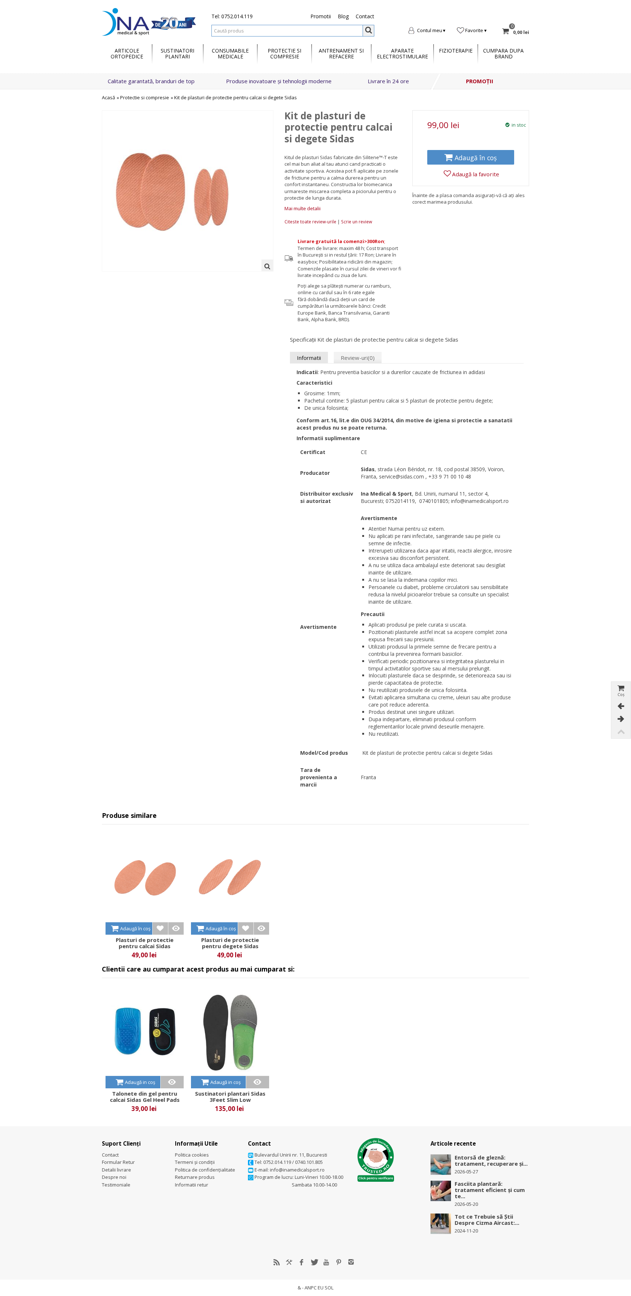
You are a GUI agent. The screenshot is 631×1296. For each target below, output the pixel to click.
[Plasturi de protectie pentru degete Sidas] (230, 878)
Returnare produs (195, 1177)
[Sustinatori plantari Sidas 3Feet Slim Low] (230, 1032)
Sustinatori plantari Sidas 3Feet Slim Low (230, 1097)
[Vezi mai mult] (176, 928)
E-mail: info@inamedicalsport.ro (289, 1169)
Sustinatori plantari (177, 53)
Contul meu (429, 30)
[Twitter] (314, 1262)
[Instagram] (351, 1262)
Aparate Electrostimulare (402, 53)
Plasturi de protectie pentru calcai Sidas (144, 943)
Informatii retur (191, 1184)
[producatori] (289, 1262)
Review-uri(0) (358, 357)
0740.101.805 (309, 1162)
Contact (365, 16)
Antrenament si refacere (341, 53)
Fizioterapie (456, 50)
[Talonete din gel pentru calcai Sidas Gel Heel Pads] (145, 1032)
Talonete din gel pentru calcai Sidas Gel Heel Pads (145, 1097)
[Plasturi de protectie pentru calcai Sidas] (145, 878)
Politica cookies (192, 1154)
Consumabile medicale (230, 53)
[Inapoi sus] (621, 732)
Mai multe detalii (302, 208)
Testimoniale (116, 1184)
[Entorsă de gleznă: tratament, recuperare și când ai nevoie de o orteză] (441, 1164)
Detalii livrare (116, 1169)
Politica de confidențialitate (205, 1169)
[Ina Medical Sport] (149, 21)
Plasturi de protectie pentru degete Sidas (230, 943)
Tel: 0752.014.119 (232, 16)
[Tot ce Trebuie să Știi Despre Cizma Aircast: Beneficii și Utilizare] (441, 1223)
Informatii (309, 357)
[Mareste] (267, 265)
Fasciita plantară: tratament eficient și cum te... (490, 1190)
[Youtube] (326, 1262)
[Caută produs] (368, 30)
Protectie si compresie (284, 53)
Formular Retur (118, 1162)
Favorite (474, 30)
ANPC (311, 1287)
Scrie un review (356, 221)
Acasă (108, 97)
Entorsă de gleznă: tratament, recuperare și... (491, 1160)
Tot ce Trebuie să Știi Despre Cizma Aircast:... (487, 1220)
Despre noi (114, 1177)
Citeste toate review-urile (310, 221)
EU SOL (325, 1287)
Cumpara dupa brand (503, 53)
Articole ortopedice (127, 53)
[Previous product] (621, 706)
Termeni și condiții (195, 1162)
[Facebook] (301, 1262)
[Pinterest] (339, 1262)
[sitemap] (277, 1262)
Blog (343, 16)
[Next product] (621, 719)
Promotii (320, 16)
